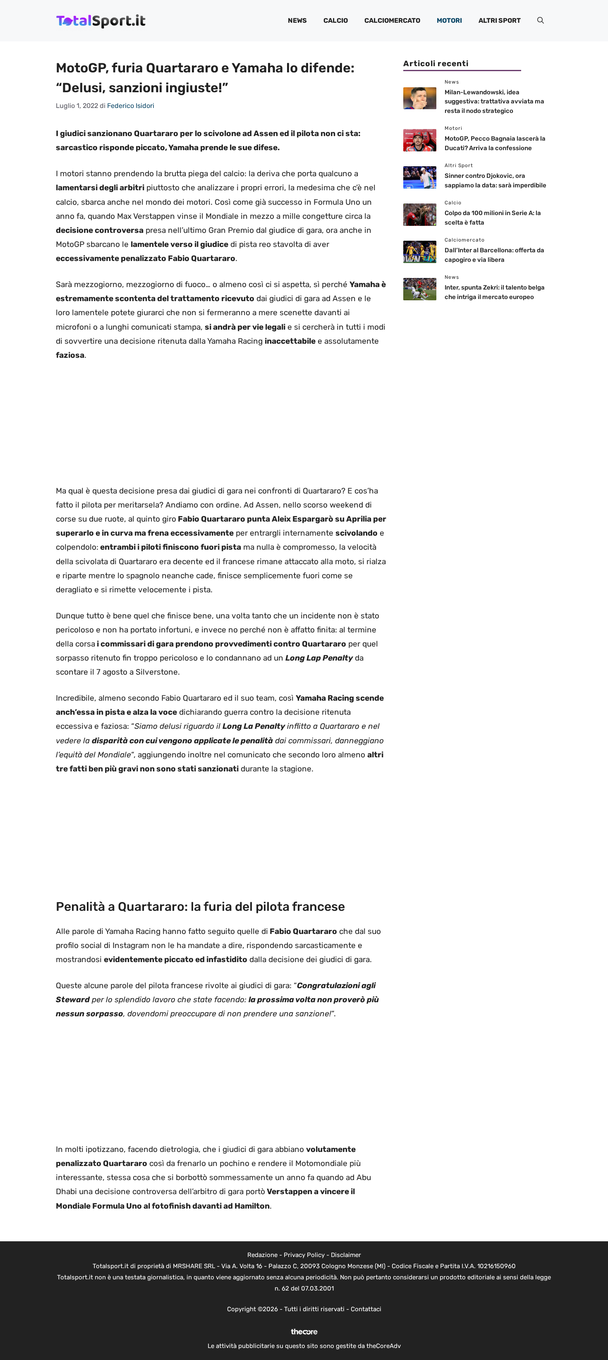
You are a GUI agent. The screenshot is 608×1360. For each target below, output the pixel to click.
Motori (449, 20)
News (297, 20)
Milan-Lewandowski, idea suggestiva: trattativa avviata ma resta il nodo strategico (494, 102)
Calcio (335, 20)
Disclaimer (346, 1255)
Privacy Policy (304, 1255)
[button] (540, 20)
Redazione (262, 1255)
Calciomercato (392, 20)
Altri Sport (500, 20)
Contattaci (366, 1309)
